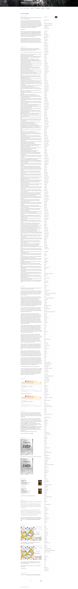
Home (21, 8)
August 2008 (46, 109)
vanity (45, 530)
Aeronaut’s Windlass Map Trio (48, 23)
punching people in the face (48, 484)
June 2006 (45, 149)
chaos (45, 279)
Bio (24, 8)
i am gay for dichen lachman (48, 363)
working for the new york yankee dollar (49, 550)
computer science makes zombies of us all (50, 293)
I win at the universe (47, 380)
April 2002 (45, 225)
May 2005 (45, 169)
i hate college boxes (47, 365)
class (45, 284)
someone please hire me (47, 504)
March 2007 (45, 135)
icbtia (45, 383)
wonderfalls (45, 545)
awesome (45, 259)
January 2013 (46, 43)
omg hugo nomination (47, 458)
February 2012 (46, 46)
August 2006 (46, 146)
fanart (32, 433)
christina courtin (46, 282)
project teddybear (46, 481)
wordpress (45, 547)
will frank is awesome (47, 542)
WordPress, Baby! (46, 28)
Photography (48, 8)
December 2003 (46, 195)
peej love (45, 466)
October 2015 (46, 34)
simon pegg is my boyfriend (48, 496)
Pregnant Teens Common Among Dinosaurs (33, 574)
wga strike (45, 539)
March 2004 (45, 190)
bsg (44, 270)
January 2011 (45, 65)
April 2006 (45, 152)
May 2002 (45, 224)
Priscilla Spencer (29, 3)
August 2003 (46, 201)
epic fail (45, 325)
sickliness (45, 493)
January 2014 (46, 40)
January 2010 (46, 83)
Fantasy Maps (38, 8)
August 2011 (45, 54)
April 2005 (45, 170)
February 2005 (46, 173)
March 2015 (45, 37)
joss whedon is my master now (48, 397)
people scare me (46, 467)
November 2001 (46, 233)
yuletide (45, 559)
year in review (46, 556)
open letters (46, 463)
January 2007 (46, 138)
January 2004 (46, 193)
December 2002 (46, 213)
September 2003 (46, 199)
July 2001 (45, 239)
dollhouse (45, 316)
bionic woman (46, 261)
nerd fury (45, 440)
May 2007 (45, 132)
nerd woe (45, 444)
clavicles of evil (46, 285)
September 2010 (46, 71)
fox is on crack (46, 343)
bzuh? (45, 276)
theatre (45, 515)
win (44, 544)
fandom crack (46, 331)
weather (45, 536)
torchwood (45, 519)
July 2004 (45, 184)
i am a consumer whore (47, 362)
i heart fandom (46, 369)
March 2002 (45, 227)
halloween (45, 351)
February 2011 (46, 63)
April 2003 (45, 207)
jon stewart (45, 392)
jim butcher (45, 388)
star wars (45, 507)
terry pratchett (46, 513)
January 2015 (46, 39)
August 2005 (46, 164)
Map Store (42, 8)
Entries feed (45, 567)
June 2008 (45, 112)
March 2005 (45, 172)
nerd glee (45, 441)
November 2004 (46, 178)
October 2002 (46, 216)
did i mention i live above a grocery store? (49, 311)
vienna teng (45, 533)
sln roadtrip (45, 501)
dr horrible (45, 319)
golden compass (46, 348)
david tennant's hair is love (47, 305)
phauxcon (45, 469)
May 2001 (45, 242)
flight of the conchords (47, 339)
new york (45, 446)
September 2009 (46, 89)
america (45, 253)
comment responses (47, 290)
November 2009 (46, 86)
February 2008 (46, 118)
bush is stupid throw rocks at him (48, 273)
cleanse (45, 287)
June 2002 (45, 222)
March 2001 (45, 245)
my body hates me (46, 432)
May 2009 (45, 95)
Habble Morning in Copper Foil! (48, 25)
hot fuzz (45, 357)
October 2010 (46, 69)
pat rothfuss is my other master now (49, 464)
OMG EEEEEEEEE (46, 455)
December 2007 (46, 121)
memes (45, 418)
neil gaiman (45, 438)
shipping (45, 492)
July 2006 (45, 147)
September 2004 (46, 181)
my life (45, 435)
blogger (45, 264)
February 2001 (46, 247)
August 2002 (46, 219)
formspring (45, 342)
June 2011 (45, 57)
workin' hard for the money (47, 548)
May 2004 (45, 187)
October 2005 (46, 161)
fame (45, 328)
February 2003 (46, 210)
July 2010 (45, 74)
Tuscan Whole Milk (32, 427)
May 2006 (45, 150)
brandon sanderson (46, 267)
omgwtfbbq (45, 461)
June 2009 (45, 94)
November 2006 (46, 141)
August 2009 (46, 91)
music (45, 429)
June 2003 (45, 204)
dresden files (46, 322)
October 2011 (46, 51)
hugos (45, 360)
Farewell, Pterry (46, 26)
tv (44, 524)
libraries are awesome (47, 400)
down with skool (46, 317)
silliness (45, 495)
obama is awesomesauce (47, 452)
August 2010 (46, 72)
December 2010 (46, 66)
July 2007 (45, 129)
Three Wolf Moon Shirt (24, 427)
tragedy (45, 522)
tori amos (45, 521)
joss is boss (45, 395)
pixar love (45, 473)
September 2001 (46, 236)
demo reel (45, 310)
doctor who (45, 314)
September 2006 (46, 144)
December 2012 (46, 45)
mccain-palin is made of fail (47, 414)
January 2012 (46, 48)
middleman (45, 421)
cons (45, 296)
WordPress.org (46, 570)
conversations (46, 299)
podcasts (45, 475)
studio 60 (45, 510)
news (45, 449)
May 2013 (45, 42)
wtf (44, 553)
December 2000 (46, 248)
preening (45, 478)
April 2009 (45, 97)
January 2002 (46, 230)
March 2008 (45, 117)
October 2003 (46, 198)
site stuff (45, 498)
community (45, 291)
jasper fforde (46, 386)
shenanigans (46, 490)
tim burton (45, 516)
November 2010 (46, 68)
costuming (45, 302)
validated (25, 423)
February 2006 (46, 155)
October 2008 (46, 106)
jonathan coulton (46, 394)
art (44, 256)
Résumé (27, 8)
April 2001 (45, 244)
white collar (45, 541)
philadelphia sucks (46, 470)
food (44, 340)
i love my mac (46, 374)
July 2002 (45, 221)
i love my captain (46, 371)
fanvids (45, 334)
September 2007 (46, 126)
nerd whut (45, 443)
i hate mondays (46, 366)
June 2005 (45, 167)
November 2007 (46, 123)
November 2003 (46, 196)
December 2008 (46, 103)
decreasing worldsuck (47, 308)
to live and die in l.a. (46, 518)
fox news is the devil (47, 345)
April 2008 (45, 115)
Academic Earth (23, 501)
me (44, 415)
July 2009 (45, 92)
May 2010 (45, 77)
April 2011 (45, 60)
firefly (45, 337)
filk (44, 336)
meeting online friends (47, 417)
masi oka (45, 412)
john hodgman (46, 391)
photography (46, 472)
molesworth (45, 423)
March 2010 (45, 80)
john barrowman (46, 389)
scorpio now (45, 487)
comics (45, 288)
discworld (45, 313)
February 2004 (46, 192)
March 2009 (45, 98)
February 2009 (46, 100)
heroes (45, 354)
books (45, 265)
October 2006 (46, 143)
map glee (45, 409)
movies (45, 426)
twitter (45, 527)
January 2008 (46, 120)
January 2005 (46, 175)
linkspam (45, 403)
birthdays (45, 262)
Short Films (32, 8)
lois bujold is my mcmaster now (48, 406)
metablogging (46, 420)
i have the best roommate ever (48, 368)
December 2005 (46, 158)
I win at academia (46, 377)
